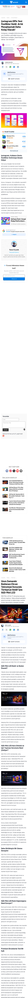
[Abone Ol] (17, 66)
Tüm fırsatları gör (14, 150)
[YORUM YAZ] (14, 68)
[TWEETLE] (7, 68)
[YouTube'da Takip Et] (17, 471)
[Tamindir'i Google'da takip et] (14, 232)
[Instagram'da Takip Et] (10, 471)
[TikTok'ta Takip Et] (21, 471)
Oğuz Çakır (8, 625)
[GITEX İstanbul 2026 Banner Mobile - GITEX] (14, 7)
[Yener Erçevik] (14, 242)
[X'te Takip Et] (14, 471)
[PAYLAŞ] (3, 68)
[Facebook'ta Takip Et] (7, 471)
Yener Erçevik (9, 62)
